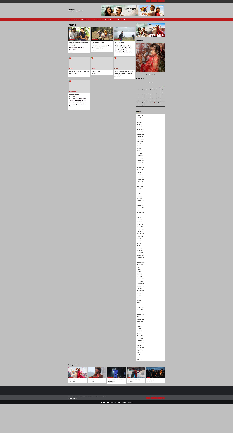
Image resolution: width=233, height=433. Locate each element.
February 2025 (140, 169)
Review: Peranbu (119, 42)
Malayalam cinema (85, 19)
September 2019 (140, 304)
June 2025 (139, 159)
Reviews (112, 19)
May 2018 (139, 342)
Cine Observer (71, 9)
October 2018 (140, 330)
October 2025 (140, 150)
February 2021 (140, 264)
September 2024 (140, 181)
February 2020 (140, 292)
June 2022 (139, 233)
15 (162, 111)
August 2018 (140, 335)
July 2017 (139, 366)
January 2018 (140, 351)
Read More (71, 51)
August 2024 (140, 183)
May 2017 (139, 370)
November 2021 (140, 242)
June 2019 (139, 311)
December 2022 (140, 219)
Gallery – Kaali (96, 71)
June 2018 (139, 339)
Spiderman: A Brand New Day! (134, 393)
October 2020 (140, 273)
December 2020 (140, 268)
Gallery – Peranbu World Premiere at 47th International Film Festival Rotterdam (124, 73)
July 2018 (139, 337)
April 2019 (139, 316)
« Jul (137, 121)
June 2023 (139, 204)
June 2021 (139, 254)
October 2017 (140, 358)
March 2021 (139, 261)
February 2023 (140, 214)
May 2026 (139, 136)
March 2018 (139, 347)
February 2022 (140, 237)
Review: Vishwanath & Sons (75, 393)
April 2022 (139, 235)
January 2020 (140, 294)
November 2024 (140, 176)
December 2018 (140, 325)
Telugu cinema (95, 19)
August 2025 (140, 154)
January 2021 (140, 266)
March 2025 (139, 166)
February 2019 (140, 320)
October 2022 (140, 223)
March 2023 (139, 211)
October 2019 (140, 302)
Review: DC (91, 393)
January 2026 (140, 145)
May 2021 (139, 256)
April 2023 (139, 209)
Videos (107, 19)
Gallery (102, 19)
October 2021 (140, 245)
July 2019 (139, 309)
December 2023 (140, 190)
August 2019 (140, 306)
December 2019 (140, 297)
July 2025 (139, 157)
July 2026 (139, 131)
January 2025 (140, 171)
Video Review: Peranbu (98, 42)
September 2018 (140, 332)
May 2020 (139, 285)
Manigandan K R (72, 45)
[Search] (164, 20)
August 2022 (140, 228)
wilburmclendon (95, 73)
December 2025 (140, 147)
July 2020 (139, 280)
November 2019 (140, 299)
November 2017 (140, 356)
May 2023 (139, 207)
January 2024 (140, 188)
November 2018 (140, 328)
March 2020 (139, 290)
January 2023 (140, 216)
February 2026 (140, 143)
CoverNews (123, 416)
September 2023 (140, 197)
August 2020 (140, 278)
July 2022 (139, 230)
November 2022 (140, 221)
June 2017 (139, 368)
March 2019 (139, 318)
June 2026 (139, 133)
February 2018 (140, 349)
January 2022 (140, 240)
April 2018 (139, 344)
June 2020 (139, 283)
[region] (150, 60)
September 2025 (140, 152)
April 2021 (139, 259)
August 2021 (140, 249)
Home (69, 19)
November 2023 (140, 192)
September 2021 (140, 247)
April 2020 (139, 287)
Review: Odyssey (150, 393)
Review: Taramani (74, 94)
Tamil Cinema (76, 19)
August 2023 (140, 200)
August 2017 (140, 363)
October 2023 (140, 195)
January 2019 (140, 323)
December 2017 (140, 354)
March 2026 (139, 140)
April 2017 (139, 373)
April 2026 (139, 138)
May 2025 (139, 162)
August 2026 (140, 128)
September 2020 (140, 275)
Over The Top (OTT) (120, 19)
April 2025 (139, 164)
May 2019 (139, 313)
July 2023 (139, 202)
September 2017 (140, 361)
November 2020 (140, 271)
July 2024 (139, 185)
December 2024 (140, 173)
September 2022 (140, 226)
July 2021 (139, 252)
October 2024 (140, 178)
